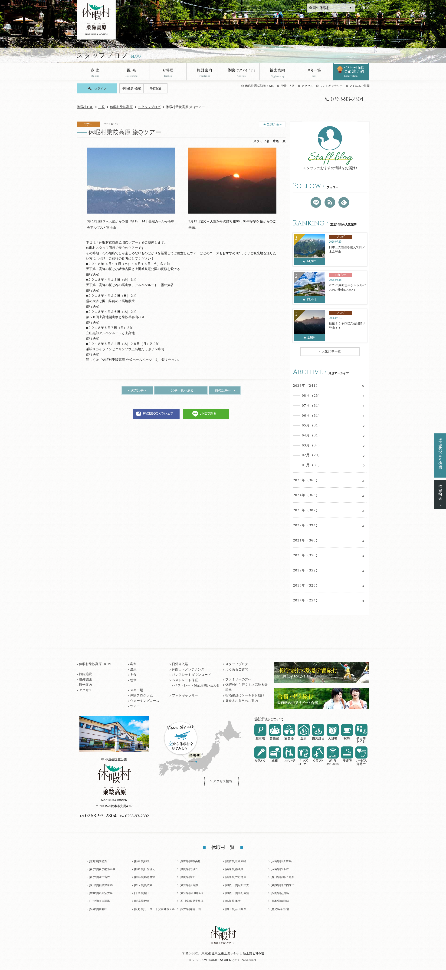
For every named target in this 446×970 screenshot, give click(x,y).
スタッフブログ (149, 107)
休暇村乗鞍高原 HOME (259, 86)
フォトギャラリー (331, 86)
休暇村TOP (85, 107)
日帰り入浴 (287, 86)
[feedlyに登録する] (343, 202)
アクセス (307, 86)
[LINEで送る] (316, 202)
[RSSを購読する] (330, 202)
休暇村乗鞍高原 (121, 107)
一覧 (101, 107)
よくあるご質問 (359, 86)
